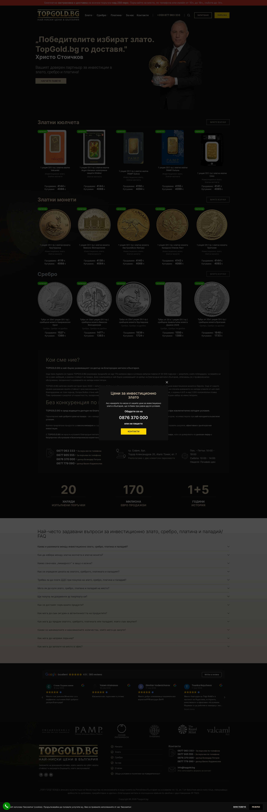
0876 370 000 (133, 417)
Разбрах (256, 807)
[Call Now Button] (6, 806)
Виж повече (239, 807)
